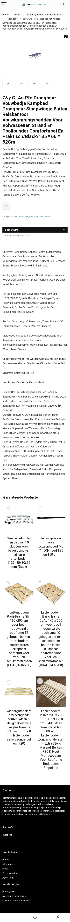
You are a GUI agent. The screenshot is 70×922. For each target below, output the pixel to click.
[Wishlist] (35, 918)
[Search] (65, 4)
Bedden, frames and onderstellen (44, 14)
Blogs (5, 868)
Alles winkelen (9, 864)
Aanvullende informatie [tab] (17, 235)
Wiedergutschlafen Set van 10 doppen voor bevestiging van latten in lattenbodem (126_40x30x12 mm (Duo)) (19, 552)
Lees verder (19, 572)
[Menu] (4, 4)
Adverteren (8, 877)
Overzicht (7, 835)
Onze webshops (10, 873)
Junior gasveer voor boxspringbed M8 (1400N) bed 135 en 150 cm (50, 546)
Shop (17, 14)
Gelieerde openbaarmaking (16, 900)
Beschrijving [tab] (12, 230)
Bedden (12, 19)
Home (5, 14)
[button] (66, 36)
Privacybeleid (9, 891)
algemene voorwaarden (14, 896)
